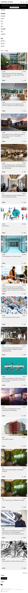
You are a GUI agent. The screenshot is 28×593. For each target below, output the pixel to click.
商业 (2, 21)
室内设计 (3, 43)
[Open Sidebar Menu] (26, 2)
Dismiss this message (14, 7)
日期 (2, 50)
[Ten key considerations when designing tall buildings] (14, 396)
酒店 (2, 31)
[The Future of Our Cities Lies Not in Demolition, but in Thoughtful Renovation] (14, 122)
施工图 (2, 46)
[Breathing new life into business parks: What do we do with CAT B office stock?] (14, 61)
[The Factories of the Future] (14, 305)
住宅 (2, 23)
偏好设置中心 (2, 589)
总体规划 (3, 16)
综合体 (2, 18)
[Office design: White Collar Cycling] (14, 549)
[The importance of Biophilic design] (14, 488)
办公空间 (3, 29)
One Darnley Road (4, 591)
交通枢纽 (3, 34)
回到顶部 (24, 573)
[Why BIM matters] (14, 427)
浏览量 (6, 50)
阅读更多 (3, 80)
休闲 (2, 26)
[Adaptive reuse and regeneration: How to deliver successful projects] (14, 91)
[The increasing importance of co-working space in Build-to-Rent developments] (14, 335)
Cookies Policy (7, 589)
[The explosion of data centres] (14, 244)
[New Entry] (14, 213)
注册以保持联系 (3, 578)
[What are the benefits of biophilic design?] (14, 457)
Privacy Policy (12, 589)
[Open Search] (21, 2)
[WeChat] (2, 585)
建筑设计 (3, 41)
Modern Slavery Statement (19, 589)
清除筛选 (3, 10)
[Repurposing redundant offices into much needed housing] (14, 183)
